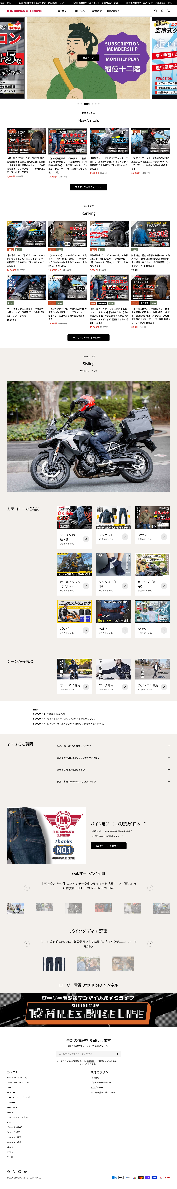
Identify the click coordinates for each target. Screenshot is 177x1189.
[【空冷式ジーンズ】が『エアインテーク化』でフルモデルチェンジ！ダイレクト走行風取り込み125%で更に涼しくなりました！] (109, 141)
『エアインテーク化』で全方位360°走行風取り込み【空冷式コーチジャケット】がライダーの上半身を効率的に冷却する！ (150, 163)
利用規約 (91, 1061)
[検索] (155, 11)
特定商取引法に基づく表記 (103, 1092)
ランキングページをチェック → (88, 337)
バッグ (10, 1147)
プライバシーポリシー (101, 1082)
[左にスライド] (27, 888)
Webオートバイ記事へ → (108, 845)
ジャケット (12, 1107)
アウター (11, 1102)
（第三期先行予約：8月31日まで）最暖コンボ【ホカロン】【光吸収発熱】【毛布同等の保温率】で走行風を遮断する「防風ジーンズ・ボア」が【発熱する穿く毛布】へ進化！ (67, 165)
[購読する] (117, 1054)
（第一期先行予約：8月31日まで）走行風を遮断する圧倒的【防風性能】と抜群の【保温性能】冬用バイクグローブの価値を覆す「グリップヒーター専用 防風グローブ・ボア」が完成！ (26, 165)
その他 (10, 1157)
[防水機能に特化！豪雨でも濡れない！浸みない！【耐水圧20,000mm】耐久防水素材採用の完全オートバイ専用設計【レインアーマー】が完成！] (150, 234)
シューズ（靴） (14, 1132)
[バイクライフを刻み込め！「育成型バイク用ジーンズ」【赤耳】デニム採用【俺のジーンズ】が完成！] (26, 287)
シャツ (10, 1112)
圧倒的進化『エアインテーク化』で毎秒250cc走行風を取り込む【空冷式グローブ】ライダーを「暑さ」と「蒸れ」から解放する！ (109, 260)
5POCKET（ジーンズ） (17, 1077)
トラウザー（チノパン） (18, 1082)
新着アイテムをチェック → (88, 187)
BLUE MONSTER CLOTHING (27, 1177)
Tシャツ (10, 1122)
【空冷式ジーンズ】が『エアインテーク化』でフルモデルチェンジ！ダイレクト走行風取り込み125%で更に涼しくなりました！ (109, 163)
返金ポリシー (97, 1087)
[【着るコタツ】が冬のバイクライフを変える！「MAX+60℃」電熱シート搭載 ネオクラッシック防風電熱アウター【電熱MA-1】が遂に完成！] (67, 234)
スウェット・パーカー (17, 1117)
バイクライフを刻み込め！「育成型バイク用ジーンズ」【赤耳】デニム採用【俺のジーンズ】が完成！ (26, 312)
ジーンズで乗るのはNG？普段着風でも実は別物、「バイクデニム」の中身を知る (88, 943)
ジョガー (11, 1092)
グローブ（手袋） (15, 1127)
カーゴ (10, 1087)
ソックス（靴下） (15, 1137)
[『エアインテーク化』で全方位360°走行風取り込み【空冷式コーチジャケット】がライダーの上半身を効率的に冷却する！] (150, 141)
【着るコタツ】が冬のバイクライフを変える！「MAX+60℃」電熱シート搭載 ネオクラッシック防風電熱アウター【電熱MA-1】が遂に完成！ (67, 260)
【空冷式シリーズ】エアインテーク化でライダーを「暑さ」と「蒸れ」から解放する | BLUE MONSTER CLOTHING (88, 885)
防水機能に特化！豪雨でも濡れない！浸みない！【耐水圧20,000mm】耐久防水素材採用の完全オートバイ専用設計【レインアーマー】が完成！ (150, 260)
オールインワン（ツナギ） (19, 1097)
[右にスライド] (150, 888)
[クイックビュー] (41, 134)
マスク (10, 1152)
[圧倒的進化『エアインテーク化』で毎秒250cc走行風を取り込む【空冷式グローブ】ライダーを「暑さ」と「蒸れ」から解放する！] (109, 234)
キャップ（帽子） (15, 1142)
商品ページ (88, 57)
